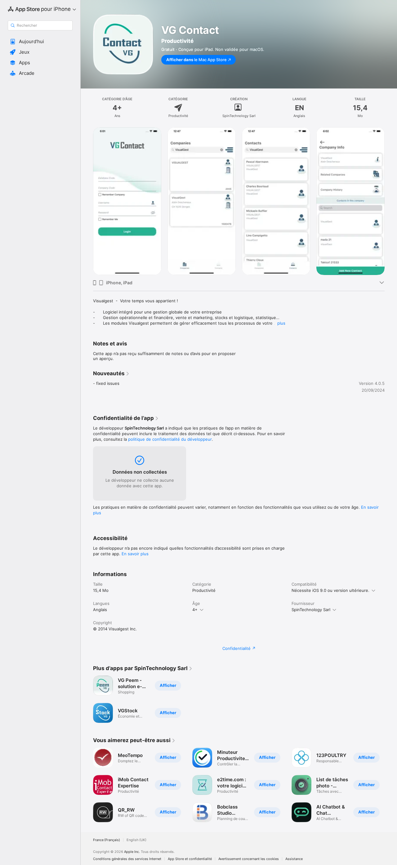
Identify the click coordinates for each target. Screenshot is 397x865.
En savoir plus (135, 553)
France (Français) (106, 840)
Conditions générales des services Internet (127, 859)
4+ (195, 609)
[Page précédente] (87, 201)
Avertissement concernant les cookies (248, 859)
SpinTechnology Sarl (311, 609)
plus (281, 323)
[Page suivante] (390, 201)
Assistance (294, 859)
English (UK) (136, 840)
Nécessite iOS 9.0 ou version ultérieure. (330, 590)
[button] (40, 41)
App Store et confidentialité (190, 859)
